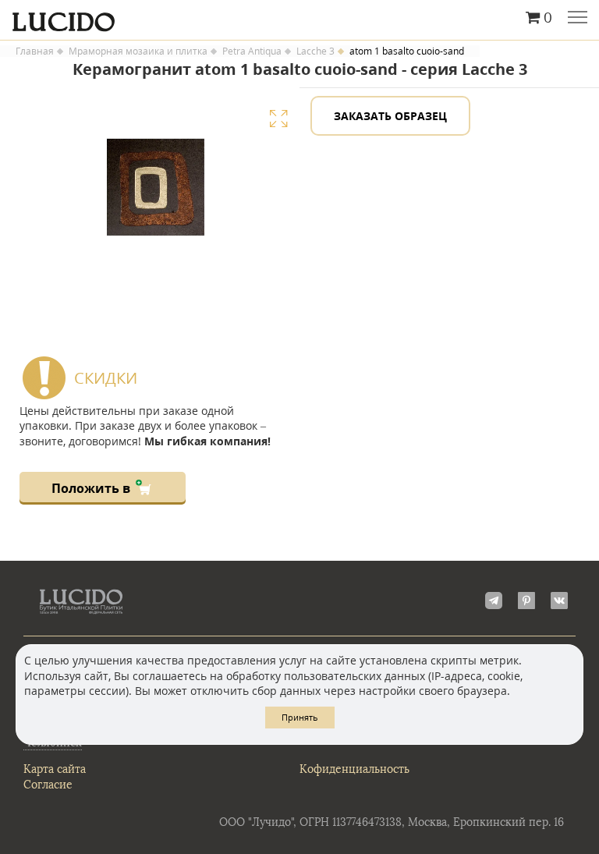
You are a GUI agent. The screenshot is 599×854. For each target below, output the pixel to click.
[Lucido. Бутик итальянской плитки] (299, 18)
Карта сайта (54, 769)
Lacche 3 (315, 51)
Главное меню (577, 19)
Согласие (48, 785)
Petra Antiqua (252, 51)
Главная (35, 51)
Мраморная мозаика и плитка (138, 51)
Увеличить (278, 118)
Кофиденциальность (354, 769)
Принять (300, 717)
